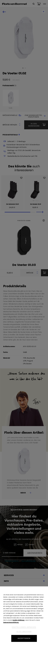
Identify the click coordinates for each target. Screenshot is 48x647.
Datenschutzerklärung (11, 622)
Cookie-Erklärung (18, 620)
